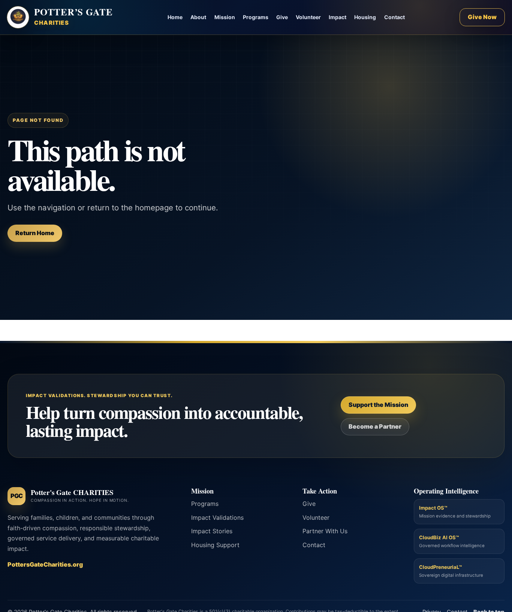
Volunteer (308, 17)
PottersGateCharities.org (45, 564)
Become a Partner (375, 426)
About (198, 17)
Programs (255, 17)
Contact (394, 17)
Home (175, 17)
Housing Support (215, 545)
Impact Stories (211, 531)
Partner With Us (324, 531)
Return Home (34, 233)
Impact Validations (217, 517)
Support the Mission (378, 404)
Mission (224, 17)
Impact (337, 17)
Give (282, 17)
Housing (365, 17)
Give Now (482, 17)
